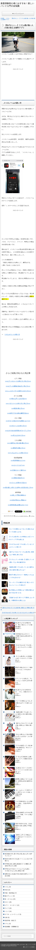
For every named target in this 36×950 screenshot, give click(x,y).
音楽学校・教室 (9, 920)
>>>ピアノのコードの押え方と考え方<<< (18, 381)
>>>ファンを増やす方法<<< (18, 482)
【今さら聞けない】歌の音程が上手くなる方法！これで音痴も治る (23, 736)
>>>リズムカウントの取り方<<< (18, 453)
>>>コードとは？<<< (18, 465)
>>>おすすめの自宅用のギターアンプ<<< (18, 430)
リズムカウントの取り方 (12, 334)
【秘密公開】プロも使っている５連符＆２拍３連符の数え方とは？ (23, 714)
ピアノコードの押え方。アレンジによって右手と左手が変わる (23, 680)
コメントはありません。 (22, 516)
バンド (7, 911)
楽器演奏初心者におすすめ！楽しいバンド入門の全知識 (18, 945)
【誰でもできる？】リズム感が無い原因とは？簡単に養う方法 (23, 725)
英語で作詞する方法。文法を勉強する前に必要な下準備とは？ (23, 825)
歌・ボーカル (9, 899)
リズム (32, 516)
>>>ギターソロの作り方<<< (18, 426)
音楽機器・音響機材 (11, 926)
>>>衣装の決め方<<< (18, 478)
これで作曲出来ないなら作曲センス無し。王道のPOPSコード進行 (23, 803)
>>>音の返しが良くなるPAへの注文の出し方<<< (18, 487)
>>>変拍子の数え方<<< (18, 448)
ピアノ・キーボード (11, 905)
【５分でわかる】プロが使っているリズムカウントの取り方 (18, 612)
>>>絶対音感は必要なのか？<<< (18, 505)
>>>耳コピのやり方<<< (18, 435)
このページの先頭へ (29, 947)
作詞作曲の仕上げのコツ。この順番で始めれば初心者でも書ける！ (23, 636)
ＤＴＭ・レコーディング (12, 914)
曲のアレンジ (9, 896)
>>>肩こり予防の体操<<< (18, 495)
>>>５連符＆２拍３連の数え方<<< (18, 443)
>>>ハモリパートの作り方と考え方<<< (18, 403)
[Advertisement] (18, 83)
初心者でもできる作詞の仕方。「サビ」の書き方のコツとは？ (23, 691)
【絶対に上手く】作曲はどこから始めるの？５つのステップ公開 (23, 837)
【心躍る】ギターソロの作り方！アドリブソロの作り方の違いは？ (23, 770)
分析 (6, 917)
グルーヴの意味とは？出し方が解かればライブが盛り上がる (23, 703)
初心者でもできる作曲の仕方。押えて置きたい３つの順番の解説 (23, 625)
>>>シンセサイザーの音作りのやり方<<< (18, 391)
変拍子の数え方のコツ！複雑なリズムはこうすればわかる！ (23, 669)
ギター (7, 902)
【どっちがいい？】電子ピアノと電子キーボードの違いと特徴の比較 (23, 792)
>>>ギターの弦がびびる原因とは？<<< (18, 421)
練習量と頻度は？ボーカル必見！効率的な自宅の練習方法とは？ (23, 781)
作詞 (6, 890)
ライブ (7, 908)
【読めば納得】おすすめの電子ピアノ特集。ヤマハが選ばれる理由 (23, 814)
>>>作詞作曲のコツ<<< (18, 460)
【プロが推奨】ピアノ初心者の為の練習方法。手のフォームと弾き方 (23, 747)
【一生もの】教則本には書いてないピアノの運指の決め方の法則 (23, 758)
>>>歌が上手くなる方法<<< (18, 398)
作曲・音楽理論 (9, 893)
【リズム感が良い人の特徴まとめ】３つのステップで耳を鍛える (23, 658)
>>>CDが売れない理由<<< (18, 500)
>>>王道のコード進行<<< (18, 470)
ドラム (7, 923)
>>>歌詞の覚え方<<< (18, 408)
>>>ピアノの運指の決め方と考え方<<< (18, 386)
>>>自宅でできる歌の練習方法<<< (18, 413)
